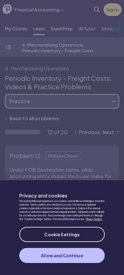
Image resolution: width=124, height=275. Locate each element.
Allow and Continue (62, 255)
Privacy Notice (94, 219)
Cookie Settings (61, 234)
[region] (62, 227)
